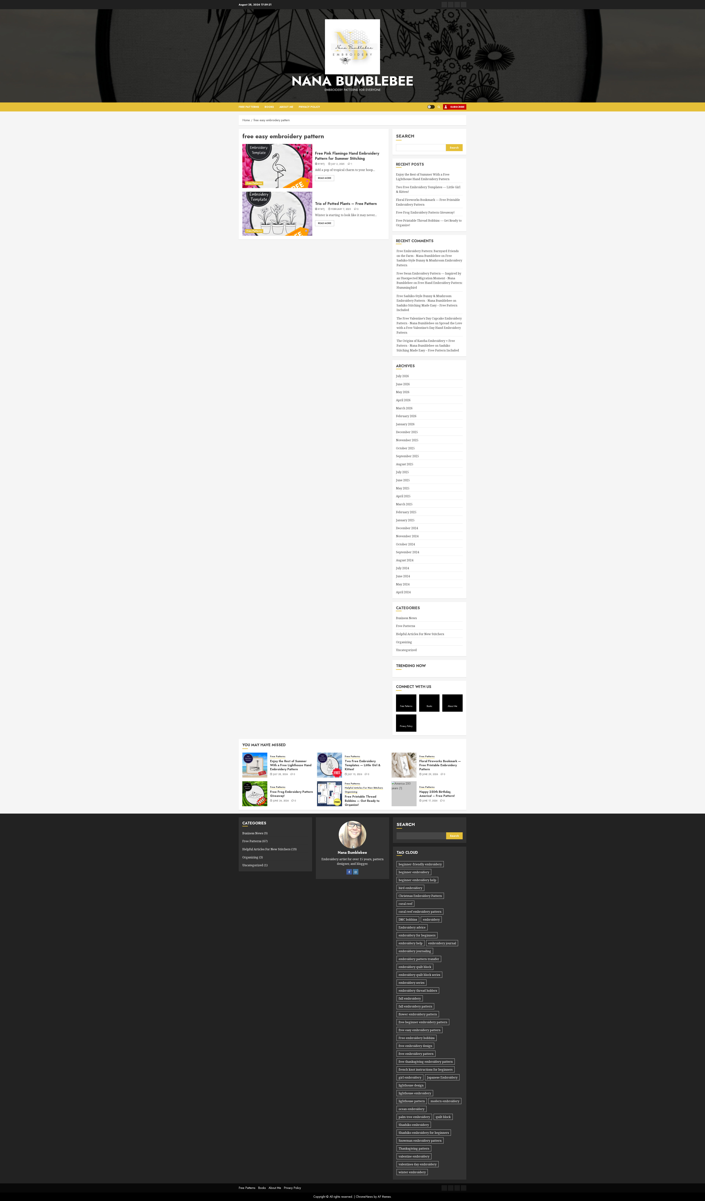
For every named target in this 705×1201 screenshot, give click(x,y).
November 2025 (407, 440)
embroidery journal (442, 943)
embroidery (431, 920)
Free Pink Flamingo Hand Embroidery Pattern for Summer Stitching (347, 156)
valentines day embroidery (418, 1164)
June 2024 (403, 576)
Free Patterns (249, 107)
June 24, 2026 (281, 800)
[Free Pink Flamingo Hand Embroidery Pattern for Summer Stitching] (277, 166)
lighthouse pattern (412, 1101)
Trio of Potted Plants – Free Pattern (346, 203)
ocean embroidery (411, 1109)
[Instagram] (355, 872)
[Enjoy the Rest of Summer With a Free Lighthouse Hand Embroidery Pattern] (254, 765)
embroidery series (411, 983)
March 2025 (404, 504)
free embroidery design (415, 1046)
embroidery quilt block (415, 967)
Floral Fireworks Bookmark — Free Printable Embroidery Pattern (440, 765)
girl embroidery (410, 1077)
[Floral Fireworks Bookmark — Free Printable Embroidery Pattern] (404, 765)
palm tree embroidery (414, 1117)
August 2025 (404, 464)
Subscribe (457, 107)
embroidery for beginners (417, 935)
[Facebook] (349, 872)
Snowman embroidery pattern (420, 1141)
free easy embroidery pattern (419, 1030)
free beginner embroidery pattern (423, 1022)
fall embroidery (410, 998)
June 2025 (403, 480)
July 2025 (402, 472)
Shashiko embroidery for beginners (424, 1133)
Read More (324, 178)
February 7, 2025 (341, 209)
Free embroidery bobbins (417, 1038)
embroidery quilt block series (419, 975)
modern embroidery (445, 1101)
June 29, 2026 (430, 774)
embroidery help (410, 943)
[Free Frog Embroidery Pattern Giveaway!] (254, 793)
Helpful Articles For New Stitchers (420, 634)
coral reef (405, 904)
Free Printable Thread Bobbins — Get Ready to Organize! (362, 800)
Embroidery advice (412, 927)
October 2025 (405, 448)
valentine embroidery (414, 1156)
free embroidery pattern (416, 1054)
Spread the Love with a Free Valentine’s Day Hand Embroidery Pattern (429, 328)
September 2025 (407, 456)
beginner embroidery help (417, 880)
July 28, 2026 (280, 774)
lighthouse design (411, 1085)
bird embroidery (410, 888)
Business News (406, 618)
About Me (286, 107)
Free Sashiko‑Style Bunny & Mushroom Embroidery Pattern (429, 260)
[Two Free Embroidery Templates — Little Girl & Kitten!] (329, 765)
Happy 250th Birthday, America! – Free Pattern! (437, 794)
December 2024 (407, 528)
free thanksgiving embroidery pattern (426, 1062)
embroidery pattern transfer (419, 959)
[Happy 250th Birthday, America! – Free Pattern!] (404, 793)
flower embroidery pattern (418, 1014)
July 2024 (402, 568)
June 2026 (403, 384)
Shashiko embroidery (414, 1125)
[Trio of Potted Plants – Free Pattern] (277, 214)
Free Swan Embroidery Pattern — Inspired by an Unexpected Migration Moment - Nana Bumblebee (429, 278)
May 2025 (402, 488)
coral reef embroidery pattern (420, 912)
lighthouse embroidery (415, 1093)
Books (269, 107)
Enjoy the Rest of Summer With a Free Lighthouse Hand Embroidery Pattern (290, 765)
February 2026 (406, 416)
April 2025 (403, 496)
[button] (439, 107)
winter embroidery (412, 1172)
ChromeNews (364, 1197)
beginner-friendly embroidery (420, 864)
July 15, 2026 (355, 774)
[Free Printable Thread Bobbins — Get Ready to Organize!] (329, 793)
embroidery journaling (415, 951)
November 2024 (407, 536)
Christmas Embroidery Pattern (420, 896)
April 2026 (403, 400)
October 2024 (405, 544)
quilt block (443, 1117)
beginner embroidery (414, 872)
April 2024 (403, 592)
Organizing (404, 642)
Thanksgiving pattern (414, 1148)
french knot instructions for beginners (426, 1070)
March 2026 (404, 408)
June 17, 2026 (430, 800)
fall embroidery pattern (415, 1006)
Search (405, 136)
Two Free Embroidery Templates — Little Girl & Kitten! (362, 765)
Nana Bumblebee (353, 81)
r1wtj (321, 164)
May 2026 (402, 392)
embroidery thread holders (418, 991)
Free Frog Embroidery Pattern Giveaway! (425, 212)
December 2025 (407, 432)
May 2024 (402, 584)
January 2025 (405, 520)
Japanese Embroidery (442, 1077)
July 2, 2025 (337, 164)
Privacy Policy (309, 107)
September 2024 (407, 552)
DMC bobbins (408, 920)
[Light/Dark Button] (431, 107)
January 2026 (405, 424)
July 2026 (402, 376)
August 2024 (404, 560)
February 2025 (406, 512)
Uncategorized (406, 650)
